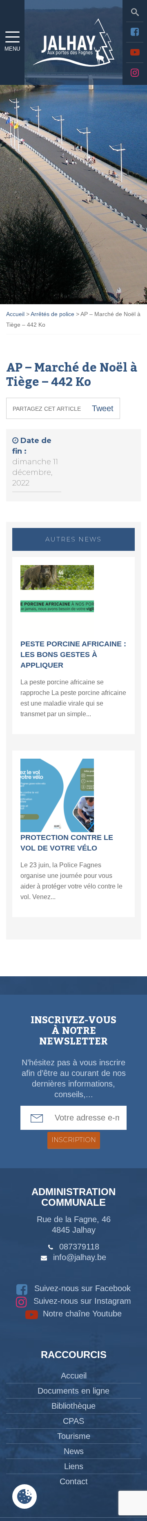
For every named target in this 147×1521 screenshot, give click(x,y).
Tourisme (73, 1436)
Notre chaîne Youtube (81, 1313)
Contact (74, 1481)
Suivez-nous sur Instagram (81, 1300)
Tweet (103, 408)
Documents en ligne (73, 1390)
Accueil (74, 1375)
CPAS (73, 1420)
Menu (12, 49)
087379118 (79, 1246)
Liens (73, 1466)
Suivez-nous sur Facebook (81, 1288)
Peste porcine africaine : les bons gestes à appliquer (73, 654)
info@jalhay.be (79, 1257)
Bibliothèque (73, 1405)
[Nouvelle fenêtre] (134, 32)
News (74, 1451)
